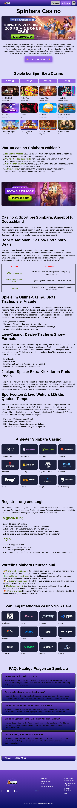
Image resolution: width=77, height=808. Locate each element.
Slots (65, 81)
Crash (46, 81)
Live (27, 81)
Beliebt (8, 81)
